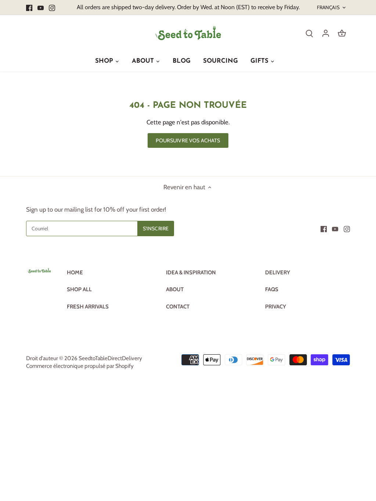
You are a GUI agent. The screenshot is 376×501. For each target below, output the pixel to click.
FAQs (271, 289)
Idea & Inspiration (191, 272)
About (175, 289)
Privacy (275, 306)
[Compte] (326, 33)
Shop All (79, 289)
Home (75, 272)
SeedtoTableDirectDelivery (110, 358)
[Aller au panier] (341, 33)
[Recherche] (309, 33)
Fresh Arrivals (88, 306)
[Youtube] (40, 7)
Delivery (277, 272)
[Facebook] (29, 7)
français (328, 7)
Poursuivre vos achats (188, 140)
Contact (177, 306)
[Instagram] (52, 7)
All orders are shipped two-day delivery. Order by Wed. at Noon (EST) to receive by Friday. (188, 7)
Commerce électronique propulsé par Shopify (80, 365)
